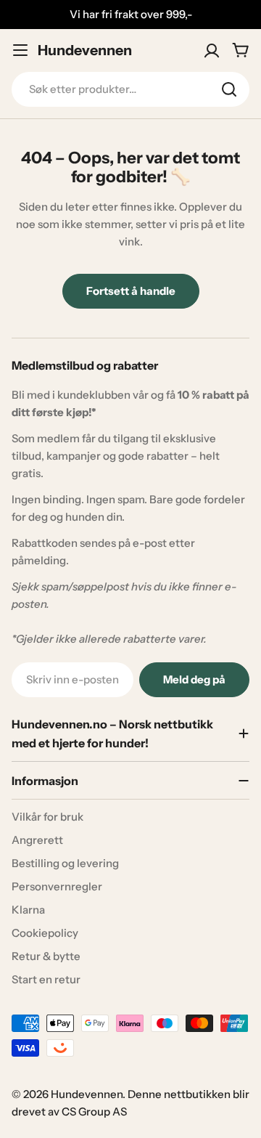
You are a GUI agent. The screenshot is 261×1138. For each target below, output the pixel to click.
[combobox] (130, 89)
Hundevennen (85, 50)
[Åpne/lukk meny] (20, 50)
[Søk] (229, 89)
